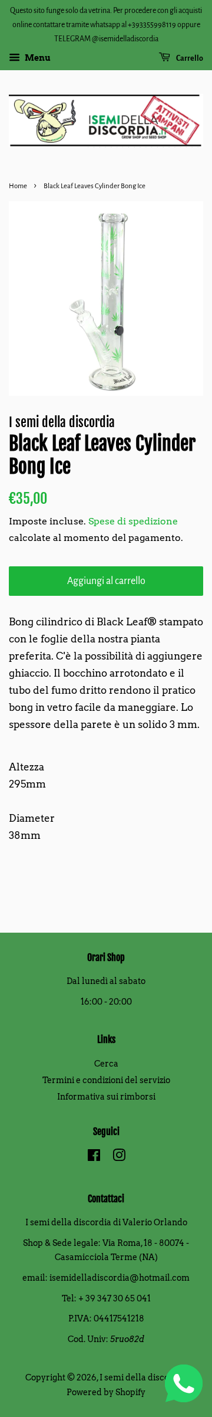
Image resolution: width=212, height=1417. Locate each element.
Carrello (189, 58)
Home (18, 186)
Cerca (106, 1063)
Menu (37, 58)
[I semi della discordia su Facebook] (94, 1157)
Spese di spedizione (133, 521)
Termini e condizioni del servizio (106, 1080)
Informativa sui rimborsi (106, 1096)
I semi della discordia (143, 1377)
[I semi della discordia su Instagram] (118, 1157)
